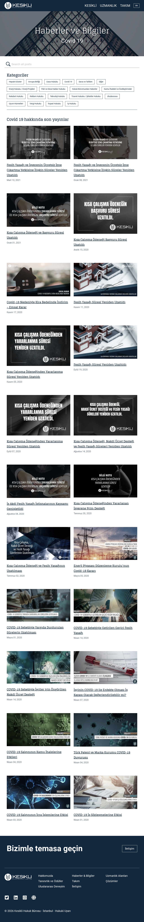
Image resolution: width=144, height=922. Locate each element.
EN (136, 6)
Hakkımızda (45, 875)
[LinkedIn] (16, 897)
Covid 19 (68, 82)
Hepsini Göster (15, 82)
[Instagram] (24, 897)
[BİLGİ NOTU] (38, 279)
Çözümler (112, 881)
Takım (125, 6)
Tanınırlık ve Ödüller (50, 881)
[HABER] (38, 210)
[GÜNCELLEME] (38, 142)
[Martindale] (34, 897)
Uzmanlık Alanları (117, 875)
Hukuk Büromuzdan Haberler (84, 89)
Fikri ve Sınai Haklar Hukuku (53, 89)
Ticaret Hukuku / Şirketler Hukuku (86, 96)
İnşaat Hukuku (54, 103)
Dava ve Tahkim (85, 82)
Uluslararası (112, 96)
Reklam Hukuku (36, 96)
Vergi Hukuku (35, 103)
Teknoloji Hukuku (57, 96)
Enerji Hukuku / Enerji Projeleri (22, 89)
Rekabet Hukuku (16, 96)
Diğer (101, 82)
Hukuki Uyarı (63, 911)
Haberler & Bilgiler (83, 875)
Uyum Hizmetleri (16, 103)
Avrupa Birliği (34, 82)
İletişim (129, 848)
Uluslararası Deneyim (51, 886)
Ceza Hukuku (52, 82)
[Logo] (18, 5)
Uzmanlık (108, 6)
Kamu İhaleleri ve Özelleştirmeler (118, 89)
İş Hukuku (71, 103)
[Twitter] (6, 897)
